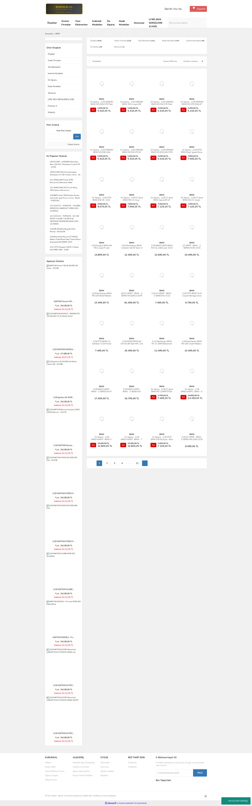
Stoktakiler (96, 61)
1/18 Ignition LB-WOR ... (63, 397)
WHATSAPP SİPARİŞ (238, 801)
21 (137, 463)
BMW (57, 34)
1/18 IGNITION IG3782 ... (63, 733)
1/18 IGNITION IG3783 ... (63, 685)
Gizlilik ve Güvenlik (81, 767)
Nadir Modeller (54, 86)
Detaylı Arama (73, 144)
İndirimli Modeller (55, 73)
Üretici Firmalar (54, 60)
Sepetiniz (104, 775)
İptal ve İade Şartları (81, 771)
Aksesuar (52, 93)
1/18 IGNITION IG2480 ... (63, 589)
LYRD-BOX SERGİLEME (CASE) (61, 99)
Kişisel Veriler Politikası (83, 775)
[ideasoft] (111, 803)
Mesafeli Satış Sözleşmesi (84, 762)
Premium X (52, 106)
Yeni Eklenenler (54, 67)
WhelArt (51, 112)
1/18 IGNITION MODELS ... (63, 349)
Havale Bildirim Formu (54, 771)
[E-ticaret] (125, 803)
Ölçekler (51, 54)
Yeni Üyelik (105, 762)
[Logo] (64, 9)
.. (129, 463)
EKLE (200, 772)
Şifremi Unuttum (107, 771)
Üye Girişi (104, 767)
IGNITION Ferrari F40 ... (64, 301)
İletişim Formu (51, 780)
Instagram (132, 767)
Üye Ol (168, 8)
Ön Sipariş (52, 80)
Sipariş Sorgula (51, 775)
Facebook (132, 762)
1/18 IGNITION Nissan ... (63, 445)
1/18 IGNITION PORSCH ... (63, 493)
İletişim (48, 762)
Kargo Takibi (50, 767)
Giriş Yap (177, 8)
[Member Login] (162, 9)
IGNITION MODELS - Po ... (64, 637)
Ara (77, 136)
